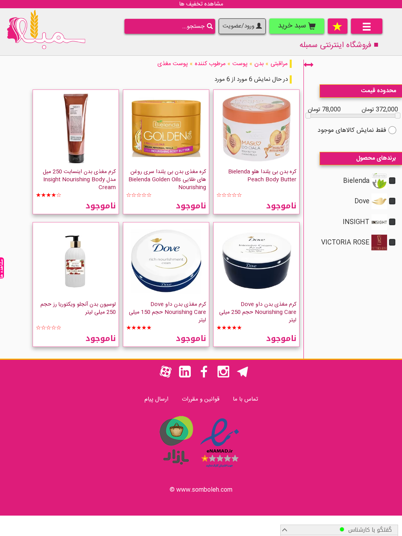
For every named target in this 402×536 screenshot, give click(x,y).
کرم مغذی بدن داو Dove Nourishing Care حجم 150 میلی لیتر (167, 312)
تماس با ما (245, 399)
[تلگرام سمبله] (243, 376)
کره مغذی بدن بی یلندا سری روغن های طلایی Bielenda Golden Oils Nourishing (167, 179)
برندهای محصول (376, 158)
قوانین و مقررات (200, 399)
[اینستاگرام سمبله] (223, 376)
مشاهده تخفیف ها (201, 4)
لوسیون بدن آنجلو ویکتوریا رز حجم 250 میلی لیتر (78, 308)
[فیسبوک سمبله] (204, 376)
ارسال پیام (156, 399)
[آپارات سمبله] (166, 376)
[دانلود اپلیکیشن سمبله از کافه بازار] (176, 469)
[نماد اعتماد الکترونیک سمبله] (219, 469)
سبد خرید (293, 26)
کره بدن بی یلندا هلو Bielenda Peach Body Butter (262, 175)
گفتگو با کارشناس (368, 530)
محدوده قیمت (378, 91)
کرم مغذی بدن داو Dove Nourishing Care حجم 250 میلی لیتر (257, 312)
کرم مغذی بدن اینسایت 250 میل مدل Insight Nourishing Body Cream (79, 179)
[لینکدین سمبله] (185, 376)
